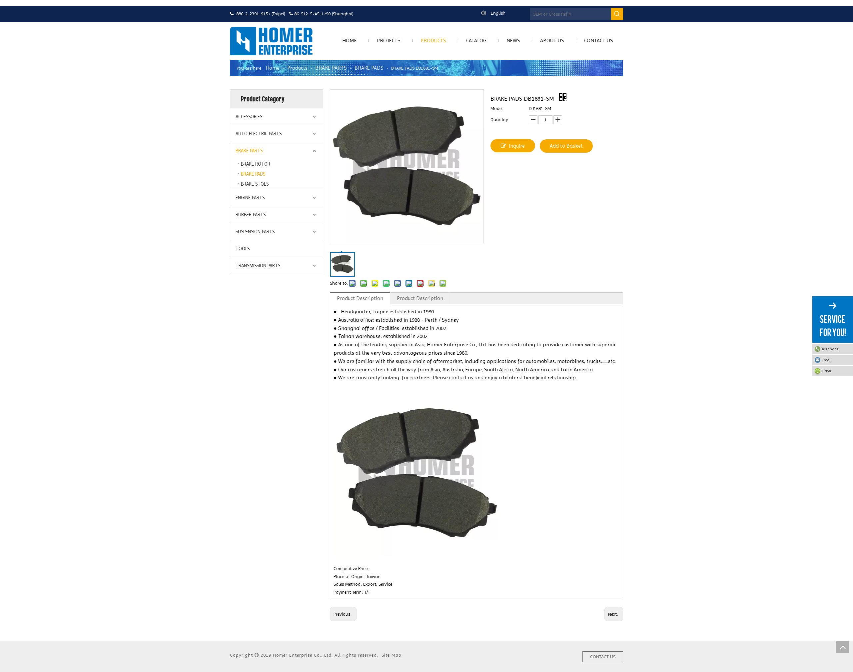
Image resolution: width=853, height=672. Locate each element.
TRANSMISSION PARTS (258, 266)
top (842, 647)
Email (826, 360)
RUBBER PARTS (251, 215)
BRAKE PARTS (249, 151)
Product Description (360, 298)
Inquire (517, 146)
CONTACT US (602, 656)
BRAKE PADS (253, 174)
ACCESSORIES (249, 117)
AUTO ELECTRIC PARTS (259, 134)
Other (826, 371)
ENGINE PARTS (250, 198)
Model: (497, 108)
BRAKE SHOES (255, 184)
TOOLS (243, 249)
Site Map (392, 655)
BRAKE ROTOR (255, 164)
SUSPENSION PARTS (255, 232)
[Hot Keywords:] (617, 14)
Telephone (830, 349)
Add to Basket (566, 146)
